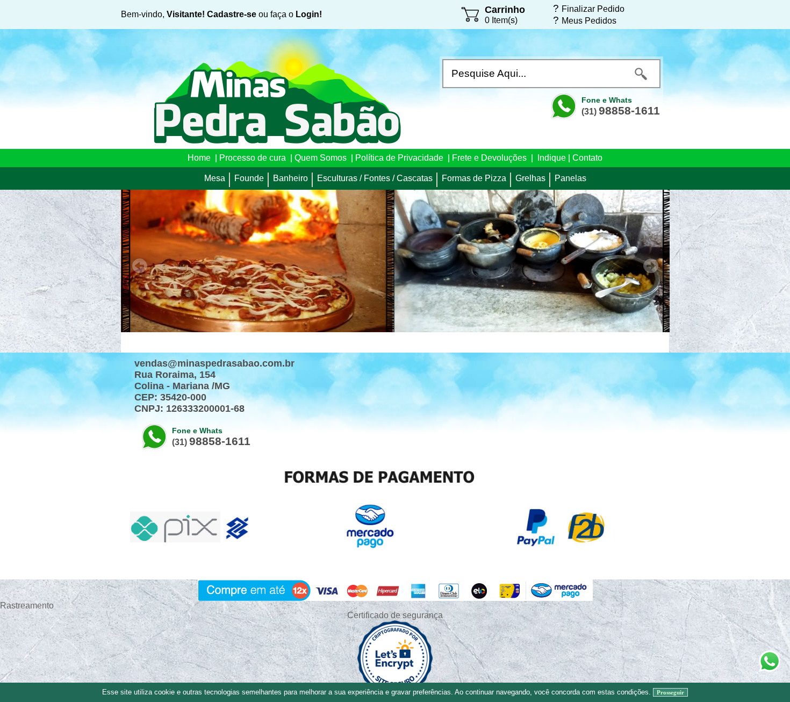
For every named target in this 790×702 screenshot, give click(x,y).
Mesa (214, 178)
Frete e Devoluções (489, 157)
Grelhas (530, 178)
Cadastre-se (231, 14)
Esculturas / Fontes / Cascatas (375, 178)
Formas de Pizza (474, 178)
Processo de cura (252, 157)
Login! (309, 14)
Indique (551, 157)
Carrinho (505, 9)
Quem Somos (321, 157)
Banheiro (290, 178)
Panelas (570, 178)
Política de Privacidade (399, 157)
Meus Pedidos (589, 20)
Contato (587, 157)
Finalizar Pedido (593, 8)
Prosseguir (670, 692)
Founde (249, 178)
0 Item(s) (501, 20)
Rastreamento (27, 605)
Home (199, 157)
